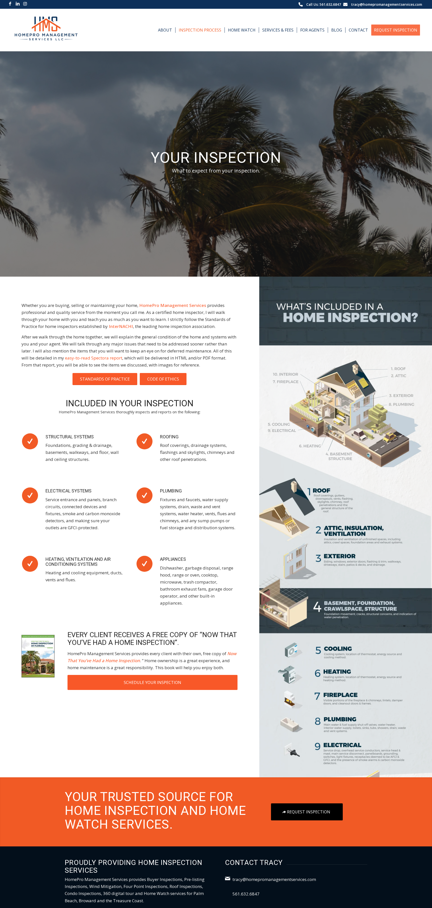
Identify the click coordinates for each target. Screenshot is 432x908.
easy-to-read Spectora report (93, 358)
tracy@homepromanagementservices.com (386, 4)
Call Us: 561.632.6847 (323, 4)
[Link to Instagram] (25, 4)
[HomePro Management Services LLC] (46, 30)
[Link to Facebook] (10, 4)
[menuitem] (165, 30)
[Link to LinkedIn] (17, 4)
